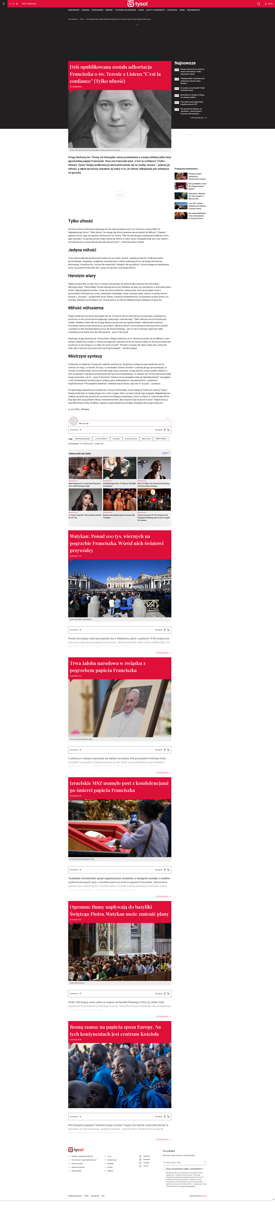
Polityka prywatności (75, 1196)
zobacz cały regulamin (187, 1186)
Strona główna (72, 19)
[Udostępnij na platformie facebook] (164, 430)
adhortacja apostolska (82, 439)
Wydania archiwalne (78, 1167)
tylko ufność (146, 439)
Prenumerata (193, 10)
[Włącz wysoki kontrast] (17, 3)
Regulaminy (95, 1196)
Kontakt (110, 1167)
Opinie (182, 10)
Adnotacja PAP (77, 1171)
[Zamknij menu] (4, 4)
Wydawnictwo (112, 1160)
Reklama (110, 1171)
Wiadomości (73, 10)
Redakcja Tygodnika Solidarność (82, 1156)
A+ (13, 3)
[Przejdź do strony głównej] (135, 4)
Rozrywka (172, 10)
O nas (109, 1156)
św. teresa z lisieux (131, 439)
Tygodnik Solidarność (125, 10)
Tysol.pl (204, 1196)
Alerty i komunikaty (155, 10)
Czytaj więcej (196, 118)
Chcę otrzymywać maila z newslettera (184, 1168)
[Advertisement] (137, 42)
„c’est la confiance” (101, 439)
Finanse (109, 10)
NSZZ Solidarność (29, 3)
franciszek (116, 439)
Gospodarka (97, 10)
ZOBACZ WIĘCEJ (161, 439)
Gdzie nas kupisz (77, 1164)
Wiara (141, 10)
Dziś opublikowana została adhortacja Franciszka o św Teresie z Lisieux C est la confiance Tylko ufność (118, 19)
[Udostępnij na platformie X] (168, 430)
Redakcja (110, 1164)
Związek (85, 10)
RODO (87, 1196)
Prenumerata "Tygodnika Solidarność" (84, 1160)
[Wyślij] (205, 1162)
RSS (103, 1196)
